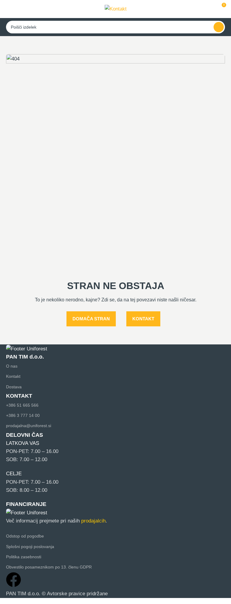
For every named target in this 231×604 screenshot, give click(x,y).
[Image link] (26, 348)
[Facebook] (13, 579)
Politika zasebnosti (23, 556)
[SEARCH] (219, 27)
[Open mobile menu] (9, 9)
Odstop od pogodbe (25, 536)
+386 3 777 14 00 (23, 415)
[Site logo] (116, 8)
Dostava (14, 386)
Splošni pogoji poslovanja (30, 546)
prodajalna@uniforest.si (28, 425)
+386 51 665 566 (22, 405)
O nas (11, 366)
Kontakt (13, 376)
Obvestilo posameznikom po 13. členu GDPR (49, 567)
